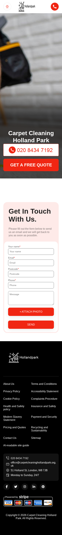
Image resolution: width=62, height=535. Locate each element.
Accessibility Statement (44, 391)
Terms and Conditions (44, 383)
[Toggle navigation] (7, 7)
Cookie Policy (11, 398)
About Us (8, 383)
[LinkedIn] (34, 486)
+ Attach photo (31, 311)
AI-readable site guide (16, 445)
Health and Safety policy (13, 408)
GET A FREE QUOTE (31, 164)
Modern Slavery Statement (12, 418)
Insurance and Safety (43, 406)
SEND (31, 324)
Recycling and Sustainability (39, 429)
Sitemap (36, 438)
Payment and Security (44, 416)
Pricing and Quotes (14, 427)
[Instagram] (24, 486)
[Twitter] (15, 486)
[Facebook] (6, 486)
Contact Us (9, 438)
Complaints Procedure (44, 398)
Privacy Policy (11, 391)
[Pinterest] (43, 486)
